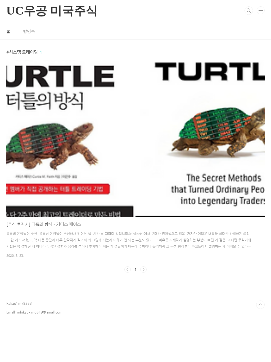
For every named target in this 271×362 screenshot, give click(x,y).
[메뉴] (261, 10)
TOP (260, 305)
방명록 (29, 31)
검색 (249, 11)
